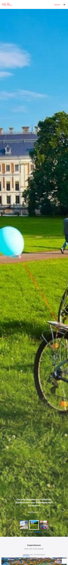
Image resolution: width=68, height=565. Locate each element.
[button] (63, 509)
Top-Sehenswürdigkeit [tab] (39, 554)
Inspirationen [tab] (26, 554)
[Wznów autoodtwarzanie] (24, 532)
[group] (24, 525)
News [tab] (31, 554)
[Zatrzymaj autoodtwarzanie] (21, 532)
